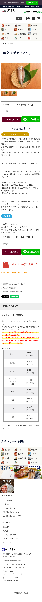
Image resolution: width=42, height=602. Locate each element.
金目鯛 (7, 25)
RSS (4, 543)
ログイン (6, 531)
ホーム (2, 43)
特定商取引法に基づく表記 (12, 516)
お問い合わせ (7, 504)
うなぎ (33, 30)
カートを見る (7, 500)
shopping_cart (39, 18)
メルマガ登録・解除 (9, 535)
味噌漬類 (34, 25)
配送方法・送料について (11, 512)
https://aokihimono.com (11, 580)
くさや (20, 38)
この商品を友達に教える (9, 288)
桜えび (20, 30)
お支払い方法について (10, 508)
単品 (12, 43)
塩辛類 (7, 34)
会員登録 (6, 527)
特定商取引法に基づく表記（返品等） (14, 284)
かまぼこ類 (22, 34)
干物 (19, 25)
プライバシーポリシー (10, 539)
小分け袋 (34, 38)
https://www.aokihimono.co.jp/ (13, 574)
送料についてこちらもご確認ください (14, 272)
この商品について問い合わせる (11, 292)
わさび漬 (34, 34)
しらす (7, 30)
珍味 (6, 38)
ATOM (9, 543)
